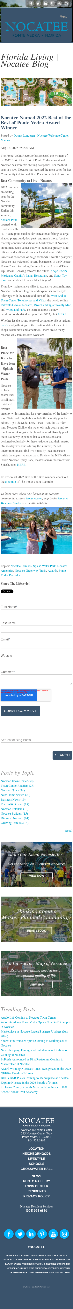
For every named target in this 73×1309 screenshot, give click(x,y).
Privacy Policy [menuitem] (36, 1196)
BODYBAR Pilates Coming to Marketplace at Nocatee (35, 1078)
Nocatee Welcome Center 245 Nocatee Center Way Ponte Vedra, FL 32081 (36, 1133)
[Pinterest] (52, 3)
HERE (62, 314)
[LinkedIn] (45, 3)
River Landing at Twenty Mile (52, 305)
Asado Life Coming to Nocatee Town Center (28, 1017)
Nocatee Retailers (14, 809)
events (4, 325)
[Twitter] (38, 3)
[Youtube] (59, 3)
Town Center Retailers (17, 785)
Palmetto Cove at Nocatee (16, 305)
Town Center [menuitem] (36, 1186)
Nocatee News (13, 790)
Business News (13, 799)
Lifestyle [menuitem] (36, 1158)
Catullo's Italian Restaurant (30, 275)
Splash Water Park (44, 566)
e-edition (10, 481)
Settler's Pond (9, 220)
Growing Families (14, 823)
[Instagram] (66, 3)
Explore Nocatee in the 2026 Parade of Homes (29, 1082)
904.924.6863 (36, 1140)
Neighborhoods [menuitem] (36, 1153)
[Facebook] (31, 3)
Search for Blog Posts (16, 740)
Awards (52, 570)
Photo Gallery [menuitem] (36, 1181)
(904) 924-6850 (36, 1210)
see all (68, 830)
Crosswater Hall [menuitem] (37, 1168)
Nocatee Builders (14, 813)
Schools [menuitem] (36, 1163)
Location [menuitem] (36, 1148)
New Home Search (15, 795)
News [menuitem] (36, 1176)
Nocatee (36, 1122)
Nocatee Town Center (17, 781)
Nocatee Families (21, 566)
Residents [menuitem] (36, 1191)
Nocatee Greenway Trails (30, 570)
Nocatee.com (34, 498)
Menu (63, 16)
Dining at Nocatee (15, 818)
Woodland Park (15, 309)
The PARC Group (15, 804)
